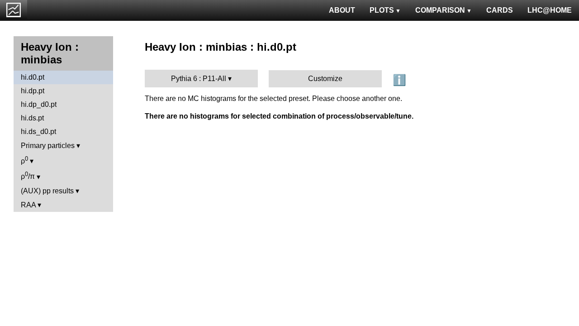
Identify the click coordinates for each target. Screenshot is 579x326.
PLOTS (382, 10)
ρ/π (28, 175)
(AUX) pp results (47, 191)
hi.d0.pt (32, 77)
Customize (325, 78)
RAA (28, 205)
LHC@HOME (549, 10)
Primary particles (48, 145)
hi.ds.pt (32, 118)
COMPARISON (440, 10)
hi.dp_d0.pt (39, 104)
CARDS (499, 10)
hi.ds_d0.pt (38, 131)
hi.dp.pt (32, 91)
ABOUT (342, 10)
